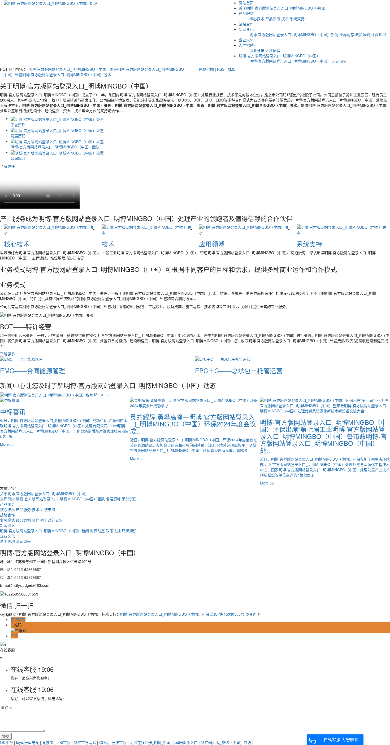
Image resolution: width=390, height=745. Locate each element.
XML (231, 69)
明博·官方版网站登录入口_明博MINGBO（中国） (279, 55)
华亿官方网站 (85, 742)
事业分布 (256, 50)
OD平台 (6, 742)
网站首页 (246, 2)
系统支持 (297, 18)
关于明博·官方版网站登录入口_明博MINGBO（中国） (283, 8)
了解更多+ (8, 166)
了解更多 (7, 353)
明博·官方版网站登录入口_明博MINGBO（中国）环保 (164, 614)
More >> (100, 394)
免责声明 (252, 614)
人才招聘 (246, 45)
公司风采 (23, 541)
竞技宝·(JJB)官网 (56, 742)
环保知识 (378, 34)
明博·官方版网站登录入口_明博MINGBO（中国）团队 (61, 498)
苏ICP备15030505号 (227, 614)
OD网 (104, 742)
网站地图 (206, 69)
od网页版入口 (186, 742)
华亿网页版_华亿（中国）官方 (226, 742)
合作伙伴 (40, 520)
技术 (285, 18)
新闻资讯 (246, 29)
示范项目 (339, 61)
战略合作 (246, 24)
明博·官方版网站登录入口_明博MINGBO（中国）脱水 (66, 74)
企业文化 (246, 39)
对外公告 (55, 520)
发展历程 (114, 498)
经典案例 (24, 520)
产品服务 (246, 13)
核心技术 (256, 18)
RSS (220, 69)
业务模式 (8, 520)
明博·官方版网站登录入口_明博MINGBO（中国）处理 (72, 69)
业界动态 (346, 34)
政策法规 (362, 34)
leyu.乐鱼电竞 (27, 742)
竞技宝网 (119, 742)
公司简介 (8, 498)
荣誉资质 (129, 498)
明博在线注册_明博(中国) (151, 742)
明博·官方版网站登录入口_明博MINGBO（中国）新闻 (293, 34)
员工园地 (8, 541)
